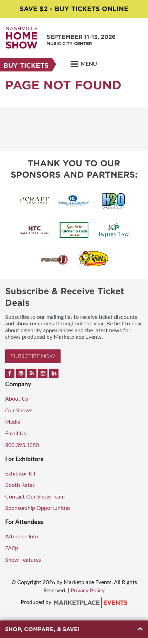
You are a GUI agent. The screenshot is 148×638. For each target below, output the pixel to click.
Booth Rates (20, 485)
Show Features (23, 560)
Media (12, 422)
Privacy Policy (88, 590)
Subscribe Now (33, 356)
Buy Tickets (26, 65)
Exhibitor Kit (20, 474)
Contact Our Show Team (35, 497)
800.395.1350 (22, 445)
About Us (16, 399)
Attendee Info (21, 536)
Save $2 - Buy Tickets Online (74, 8)
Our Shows (18, 410)
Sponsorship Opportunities (38, 508)
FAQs (12, 548)
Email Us (15, 433)
